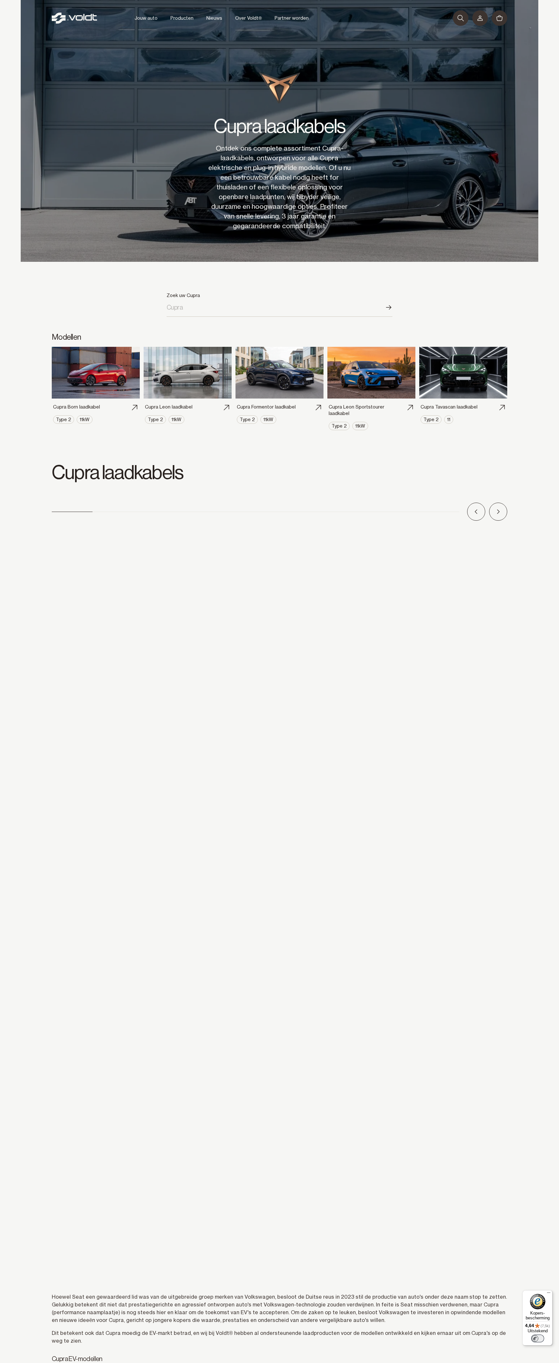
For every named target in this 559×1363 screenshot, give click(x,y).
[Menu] (549, 1294)
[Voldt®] (74, 18)
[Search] (388, 307)
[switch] (537, 1338)
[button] (460, 18)
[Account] (480, 18)
